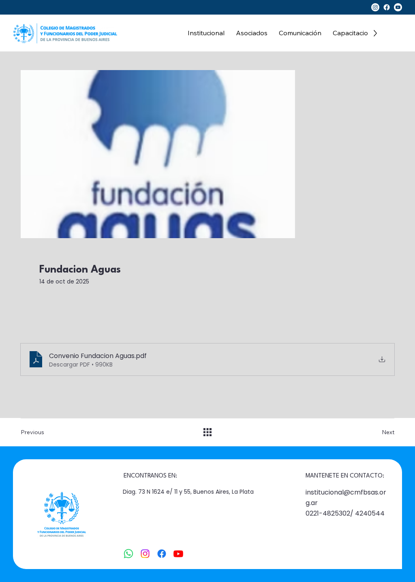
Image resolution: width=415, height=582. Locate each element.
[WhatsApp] (128, 553)
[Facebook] (387, 7)
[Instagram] (375, 7)
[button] (206, 33)
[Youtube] (398, 7)
